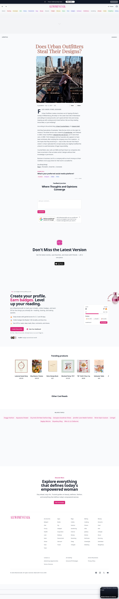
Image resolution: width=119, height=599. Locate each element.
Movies (86, 535)
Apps (58, 519)
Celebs (104, 11)
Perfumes (87, 538)
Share (79, 105)
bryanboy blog (57, 421)
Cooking (86, 522)
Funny (45, 528)
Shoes (45, 541)
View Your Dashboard (35, 329)
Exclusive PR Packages (72, 561)
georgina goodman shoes (62, 418)
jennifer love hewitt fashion (83, 418)
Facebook (40, 176)
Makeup (59, 535)
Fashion (73, 525)
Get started (103, 322)
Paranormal (31, 11)
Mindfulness (86, 11)
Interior (3, 11)
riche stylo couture (101, 418)
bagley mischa (46, 421)
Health (46, 532)
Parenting (73, 538)
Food (99, 525)
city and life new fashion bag (40, 418)
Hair (99, 528)
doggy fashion (9, 418)
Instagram (46, 176)
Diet (21, 11)
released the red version (60, 135)
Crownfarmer (68, 132)
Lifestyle (99, 11)
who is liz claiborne (71, 421)
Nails (45, 538)
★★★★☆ (114, 37)
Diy (58, 525)
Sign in (41, 333)
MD (55, 105)
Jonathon (41, 105)
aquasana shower (22, 418)
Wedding (86, 544)
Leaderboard (88, 322)
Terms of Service (48, 564)
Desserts (47, 11)
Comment (41, 211)
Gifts (85, 528)
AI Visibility (69, 557)
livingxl (112, 418)
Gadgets (73, 11)
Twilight (53, 11)
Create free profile (17, 329)
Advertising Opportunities (51, 561)
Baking (116, 11)
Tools (45, 548)
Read (39, 167)
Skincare (58, 11)
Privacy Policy (91, 561)
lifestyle (5, 37)
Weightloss (110, 11)
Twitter (52, 176)
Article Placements (93, 557)
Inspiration (60, 532)
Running (9, 11)
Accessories (47, 519)
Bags (37, 11)
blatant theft (76, 126)
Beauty (41, 11)
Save (72, 105)
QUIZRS (80, 178)
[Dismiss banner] (79, 217)
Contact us (47, 557)
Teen (68, 11)
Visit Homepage (59, 502)
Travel (59, 544)
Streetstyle (15, 11)
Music (63, 11)
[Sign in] (116, 6)
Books (59, 522)
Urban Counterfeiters (62, 126)
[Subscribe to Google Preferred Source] (47, 219)
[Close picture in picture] (101, 588)
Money (25, 11)
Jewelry (86, 532)
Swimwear (79, 11)
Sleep (72, 541)
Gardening (93, 11)
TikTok (57, 176)
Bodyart (46, 522)
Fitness (86, 525)
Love (45, 535)
